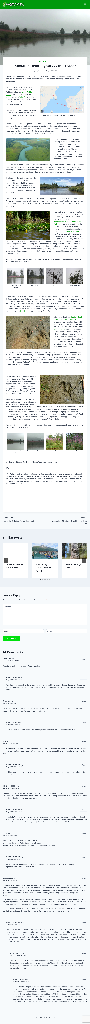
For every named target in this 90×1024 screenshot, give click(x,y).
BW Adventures (45, 61)
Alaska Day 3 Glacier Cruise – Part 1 (44, 567)
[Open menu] (85, 4)
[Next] (84, 560)
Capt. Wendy (40, 71)
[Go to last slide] (6, 560)
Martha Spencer (60, 329)
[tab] (40, 579)
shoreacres (8, 878)
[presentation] (15, 551)
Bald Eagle (24, 311)
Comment (8, 606)
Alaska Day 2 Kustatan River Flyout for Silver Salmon (69, 520)
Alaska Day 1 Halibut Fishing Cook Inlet (18, 519)
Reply (84, 659)
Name (6, 631)
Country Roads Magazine (69, 231)
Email (50, 631)
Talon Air (22, 97)
